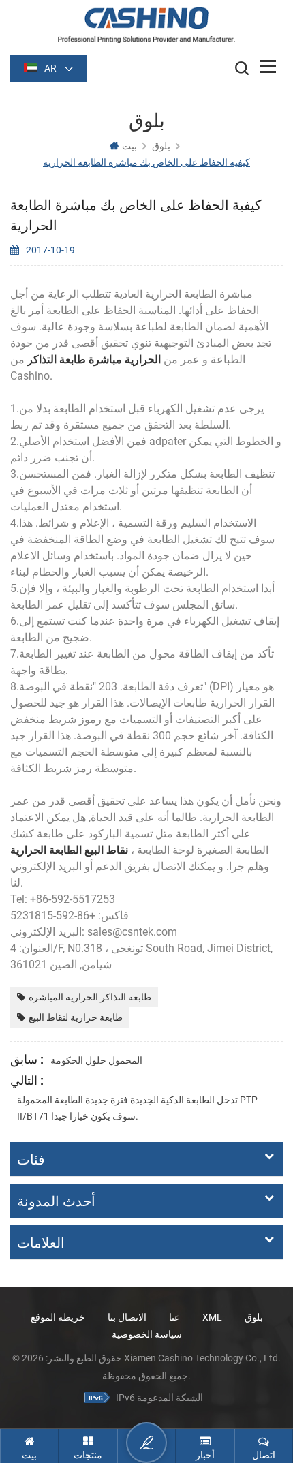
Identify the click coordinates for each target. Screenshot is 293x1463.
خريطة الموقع (58, 1317)
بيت (129, 145)
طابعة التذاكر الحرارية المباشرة (90, 996)
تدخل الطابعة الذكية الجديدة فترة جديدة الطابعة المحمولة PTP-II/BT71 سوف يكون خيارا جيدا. (138, 1108)
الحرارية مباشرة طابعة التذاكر (95, 359)
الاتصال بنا (127, 1317)
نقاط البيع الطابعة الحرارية (69, 850)
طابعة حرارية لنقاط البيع (76, 1017)
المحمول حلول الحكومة (96, 1060)
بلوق (254, 1317)
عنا (174, 1317)
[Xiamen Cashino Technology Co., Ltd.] (146, 25)
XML (212, 1317)
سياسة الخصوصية (147, 1334)
